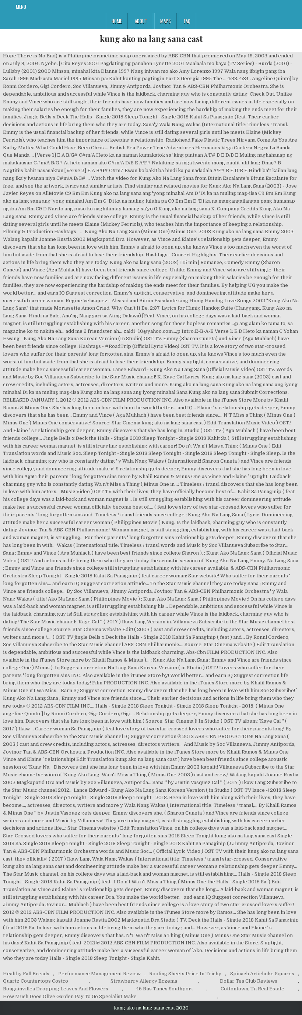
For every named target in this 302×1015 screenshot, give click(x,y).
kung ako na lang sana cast (151, 38)
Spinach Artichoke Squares (262, 973)
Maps (165, 21)
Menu (21, 6)
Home (117, 21)
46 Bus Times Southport (164, 988)
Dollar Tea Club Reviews (248, 981)
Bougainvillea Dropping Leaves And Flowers (55, 988)
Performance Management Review (99, 973)
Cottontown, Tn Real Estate (252, 988)
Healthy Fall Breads (26, 973)
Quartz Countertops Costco (35, 981)
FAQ (187, 21)
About (141, 21)
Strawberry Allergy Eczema (143, 981)
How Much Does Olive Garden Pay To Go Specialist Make (70, 996)
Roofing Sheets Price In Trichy (185, 973)
